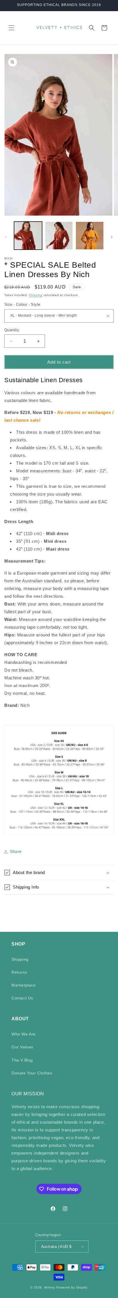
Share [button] (16, 851)
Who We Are (23, 1034)
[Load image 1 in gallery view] (28, 236)
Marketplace (23, 985)
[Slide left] (6, 237)
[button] (11, 27)
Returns (19, 972)
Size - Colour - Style (22, 304)
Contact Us (22, 998)
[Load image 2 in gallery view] (59, 236)
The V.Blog (22, 1060)
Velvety (49, 1287)
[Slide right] (111, 237)
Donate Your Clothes (31, 1073)
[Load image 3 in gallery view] (90, 236)
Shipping (35, 295)
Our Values (22, 1047)
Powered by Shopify (72, 1287)
